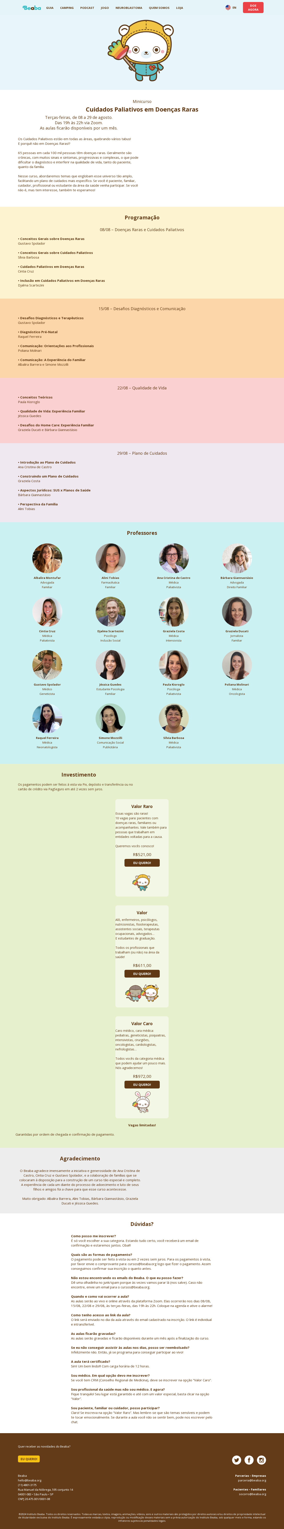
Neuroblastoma (129, 8)
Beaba (32, 7)
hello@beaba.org (29, 1480)
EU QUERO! (142, 862)
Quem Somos (159, 8)
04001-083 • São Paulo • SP (35, 1494)
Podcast (87, 8)
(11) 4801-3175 (27, 1485)
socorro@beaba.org (252, 1494)
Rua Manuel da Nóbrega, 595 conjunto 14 (45, 1490)
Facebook (249, 1460)
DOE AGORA (253, 8)
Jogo (105, 8)
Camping (67, 8)
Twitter (236, 1460)
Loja (179, 8)
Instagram (261, 1460)
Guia (49, 8)
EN (234, 8)
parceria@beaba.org (252, 1480)
